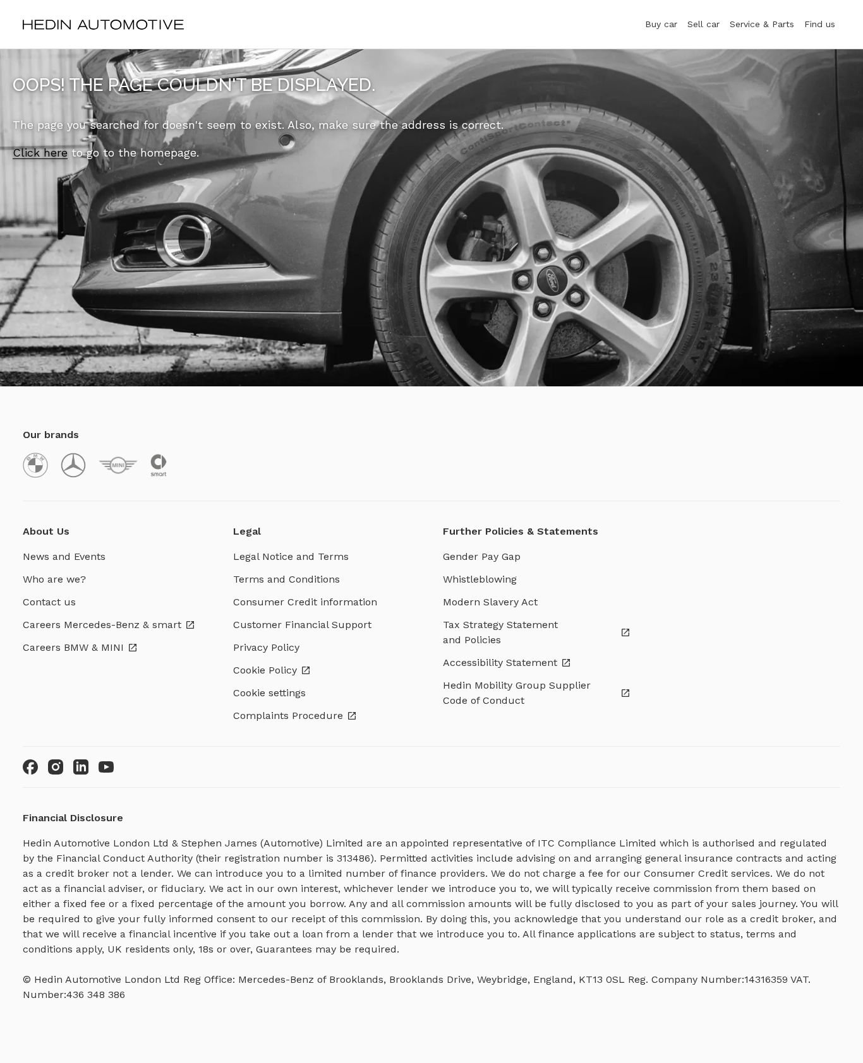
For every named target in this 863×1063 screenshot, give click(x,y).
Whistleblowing (480, 579)
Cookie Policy (265, 670)
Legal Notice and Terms (291, 556)
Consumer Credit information (305, 602)
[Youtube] (106, 767)
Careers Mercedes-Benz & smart (102, 625)
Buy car (661, 24)
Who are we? (54, 579)
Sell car (703, 24)
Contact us (49, 602)
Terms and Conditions (286, 579)
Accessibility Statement (500, 662)
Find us (819, 24)
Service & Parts (762, 24)
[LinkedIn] (80, 767)
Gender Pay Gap (482, 556)
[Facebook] (30, 767)
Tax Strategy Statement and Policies (500, 632)
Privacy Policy (266, 647)
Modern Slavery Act (490, 602)
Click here (40, 152)
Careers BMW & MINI (73, 647)
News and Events (64, 556)
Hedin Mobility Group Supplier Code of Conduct (517, 692)
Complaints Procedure (288, 716)
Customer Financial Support (302, 625)
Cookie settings (269, 693)
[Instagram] (55, 767)
